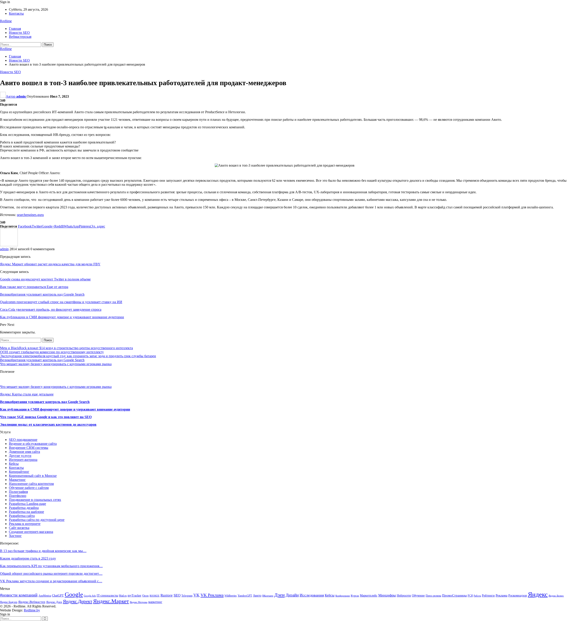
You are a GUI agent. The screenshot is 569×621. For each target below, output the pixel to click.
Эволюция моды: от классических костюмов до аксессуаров (48, 424)
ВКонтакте (267, 596)
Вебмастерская (20, 36)
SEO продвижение (23, 440)
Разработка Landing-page (27, 504)
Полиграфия (18, 492)
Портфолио (17, 496)
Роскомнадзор (517, 595)
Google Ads (90, 596)
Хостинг (15, 536)
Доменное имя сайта (24, 452)
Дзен (279, 595)
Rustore (166, 595)
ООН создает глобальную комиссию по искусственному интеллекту (52, 352)
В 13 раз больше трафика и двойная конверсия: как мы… (43, 551)
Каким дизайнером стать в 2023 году (28, 558)
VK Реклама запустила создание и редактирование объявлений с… (51, 581)
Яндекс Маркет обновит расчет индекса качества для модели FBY (50, 264)
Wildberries (230, 595)
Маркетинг (17, 480)
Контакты (16, 13)
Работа (477, 596)
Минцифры (387, 595)
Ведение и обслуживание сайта (33, 444)
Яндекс (538, 594)
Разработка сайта (22, 516)
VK (196, 595)
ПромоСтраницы (454, 595)
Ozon (145, 595)
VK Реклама (212, 595)
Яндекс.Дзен (54, 602)
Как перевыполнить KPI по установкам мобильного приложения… (51, 566)
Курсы (355, 595)
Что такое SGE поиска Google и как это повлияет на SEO (46, 417)
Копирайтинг (19, 472)
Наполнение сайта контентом (31, 484)
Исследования (312, 595)
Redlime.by (32, 610)
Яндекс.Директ (77, 601)
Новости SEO (19, 32)
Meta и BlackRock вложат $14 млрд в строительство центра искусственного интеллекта (66, 348)
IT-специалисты (107, 595)
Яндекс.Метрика (138, 602)
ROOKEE (155, 596)
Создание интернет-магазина (31, 532)
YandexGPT (245, 595)
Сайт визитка (19, 528)
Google (74, 594)
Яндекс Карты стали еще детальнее (27, 394)
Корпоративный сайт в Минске (33, 476)
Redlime (6, 21)
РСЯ (470, 595)
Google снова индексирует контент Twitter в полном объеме (45, 279)
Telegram (186, 595)
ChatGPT (58, 595)
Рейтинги (488, 595)
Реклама (501, 595)
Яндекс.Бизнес (556, 596)
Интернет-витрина (23, 460)
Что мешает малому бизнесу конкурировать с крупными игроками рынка (56, 364)
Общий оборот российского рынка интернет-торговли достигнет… (51, 573)
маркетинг (155, 602)
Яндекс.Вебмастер (31, 602)
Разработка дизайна (24, 508)
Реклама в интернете (24, 524)
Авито (257, 595)
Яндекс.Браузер (8, 602)
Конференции (342, 596)
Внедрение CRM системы (28, 448)
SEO (177, 595)
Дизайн (292, 595)
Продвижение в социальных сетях (35, 500)
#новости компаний (19, 595)
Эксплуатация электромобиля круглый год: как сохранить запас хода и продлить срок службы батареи (78, 356)
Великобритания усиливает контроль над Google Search (42, 360)
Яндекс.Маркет (111, 601)
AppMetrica (44, 595)
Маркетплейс (368, 595)
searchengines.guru (30, 215)
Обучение (418, 595)
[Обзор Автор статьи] (9, 245)
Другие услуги (20, 456)
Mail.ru (123, 595)
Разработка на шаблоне (26, 512)
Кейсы (14, 464)
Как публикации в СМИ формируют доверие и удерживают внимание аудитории (65, 409)
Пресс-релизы (433, 595)
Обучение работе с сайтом (29, 488)
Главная (15, 28)
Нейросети (404, 595)
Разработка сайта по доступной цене (36, 520)
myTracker (134, 595)
